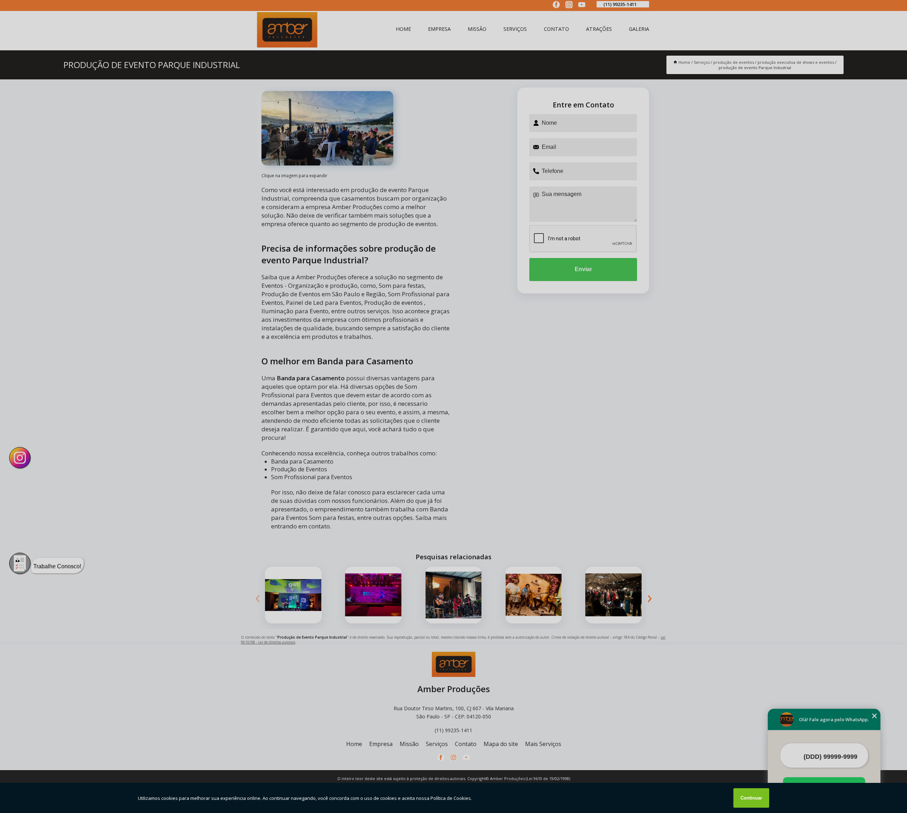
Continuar (751, 798)
